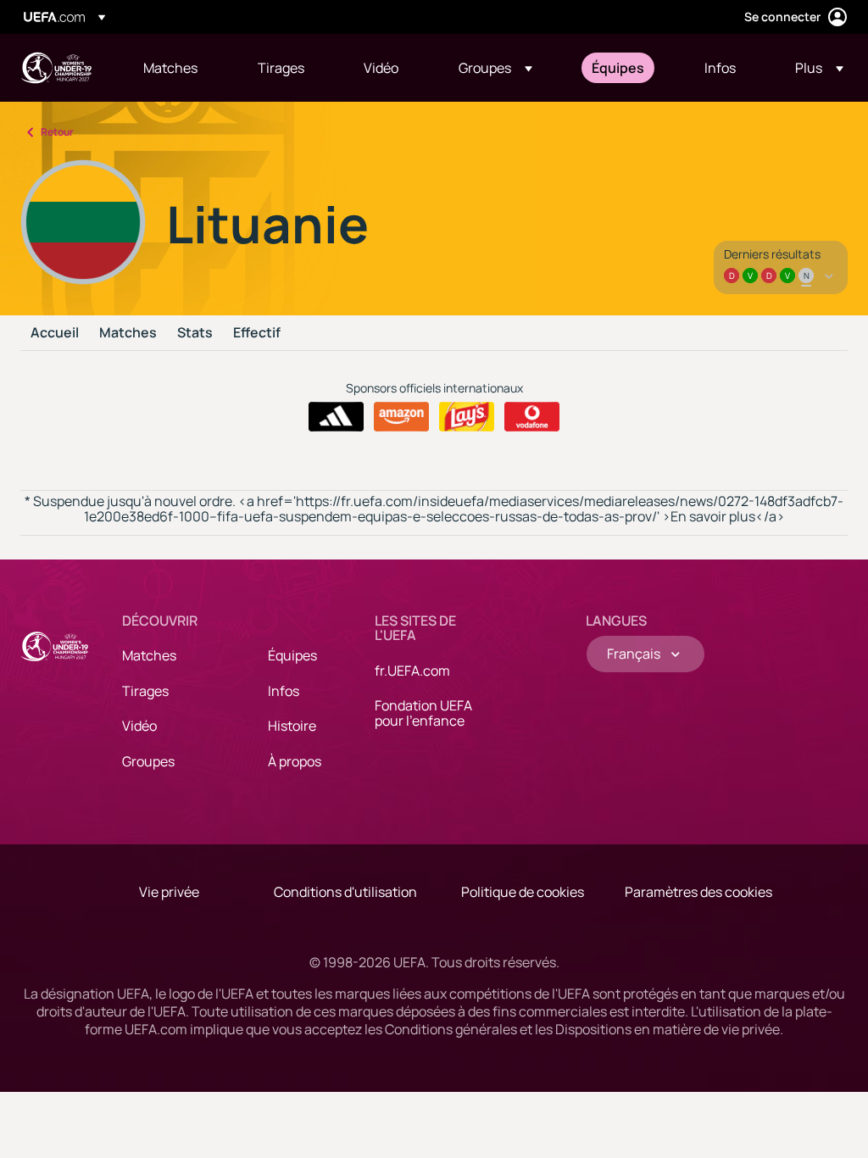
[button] (495, 68)
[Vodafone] (531, 417)
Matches (128, 333)
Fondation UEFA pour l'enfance (423, 713)
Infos (283, 691)
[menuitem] (179, 68)
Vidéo (139, 725)
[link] (170, 68)
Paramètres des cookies (698, 891)
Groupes (148, 761)
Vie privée (169, 891)
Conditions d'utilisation (345, 891)
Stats (195, 333)
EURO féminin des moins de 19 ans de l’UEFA (56, 68)
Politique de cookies (522, 891)
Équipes (292, 655)
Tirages (145, 691)
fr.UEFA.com (412, 670)
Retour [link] (57, 132)
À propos (294, 761)
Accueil (55, 333)
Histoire (292, 725)
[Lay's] (466, 417)
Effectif (257, 333)
